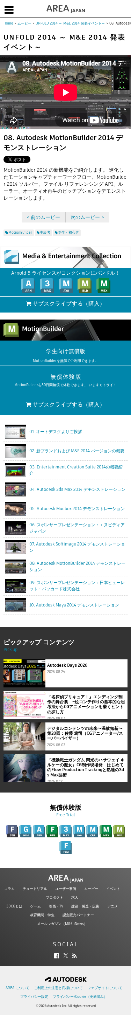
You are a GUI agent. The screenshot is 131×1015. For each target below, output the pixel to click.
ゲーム (35, 906)
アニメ (112, 906)
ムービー (24, 23)
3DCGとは (14, 906)
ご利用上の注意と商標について (58, 987)
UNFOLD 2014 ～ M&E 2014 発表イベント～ (70, 23)
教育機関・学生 (42, 915)
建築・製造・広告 (85, 906)
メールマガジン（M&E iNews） (62, 923)
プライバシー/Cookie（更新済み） (80, 996)
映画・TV (56, 906)
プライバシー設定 (34, 996)
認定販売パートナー (78, 915)
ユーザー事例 (65, 888)
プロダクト (54, 897)
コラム (9, 888)
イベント (113, 888)
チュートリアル (35, 888)
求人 (74, 897)
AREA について (17, 987)
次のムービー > (87, 217)
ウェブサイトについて (104, 987)
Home (8, 23)
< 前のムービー (43, 217)
